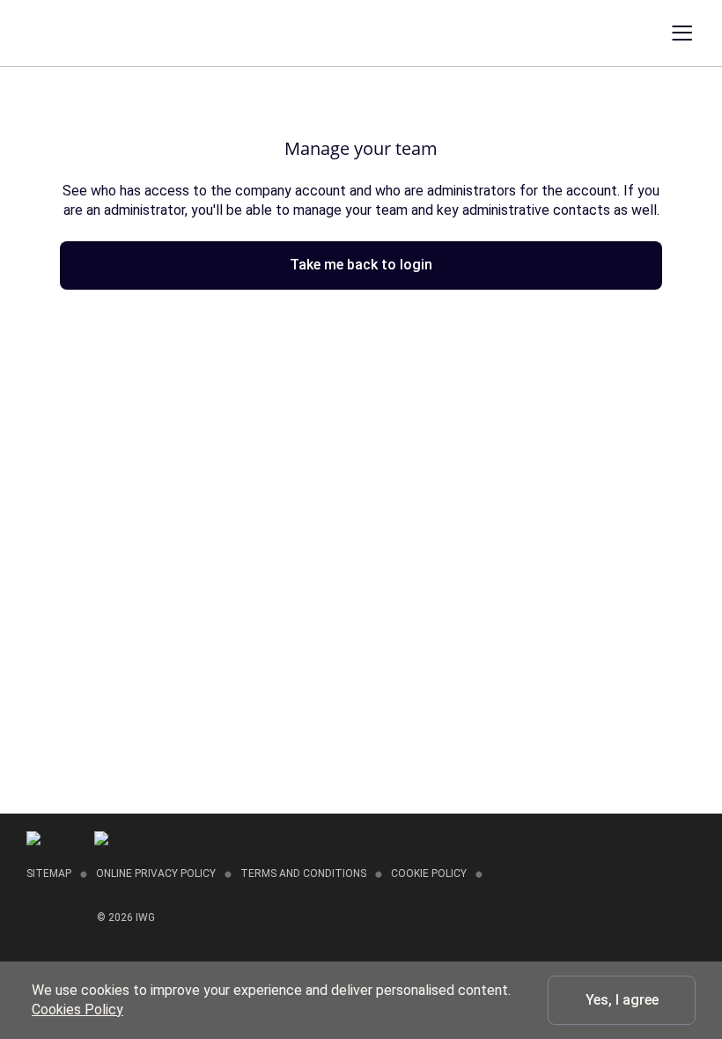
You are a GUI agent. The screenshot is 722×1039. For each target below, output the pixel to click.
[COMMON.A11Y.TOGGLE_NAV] (694, 33)
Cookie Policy (429, 873)
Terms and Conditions (303, 873)
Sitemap (48, 873)
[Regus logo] (50, 31)
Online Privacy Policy (156, 873)
